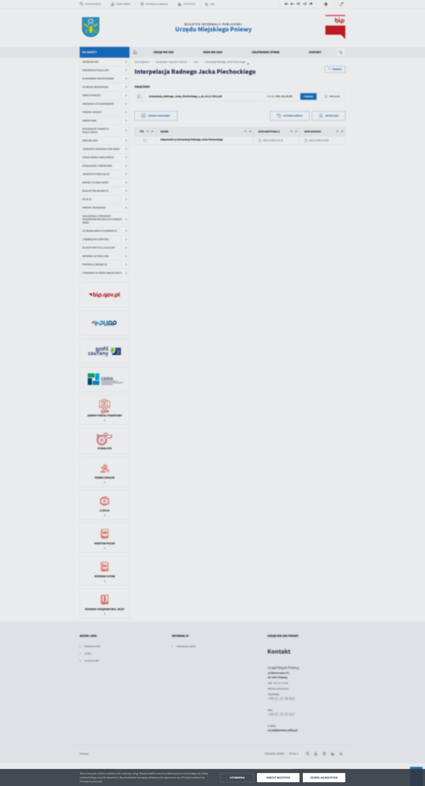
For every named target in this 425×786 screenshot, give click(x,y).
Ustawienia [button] (237, 777)
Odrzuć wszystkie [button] (278, 777)
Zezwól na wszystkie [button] (324, 777)
